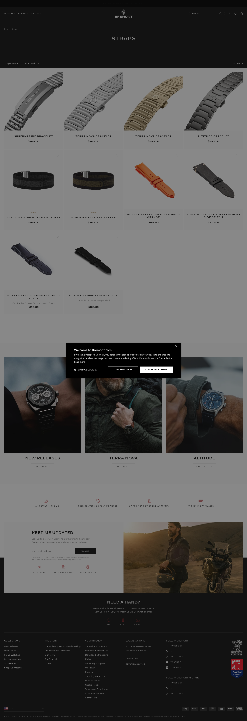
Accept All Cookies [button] (156, 369)
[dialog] (123, 360)
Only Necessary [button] (123, 369)
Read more (79, 361)
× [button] (176, 346)
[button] (85, 369)
